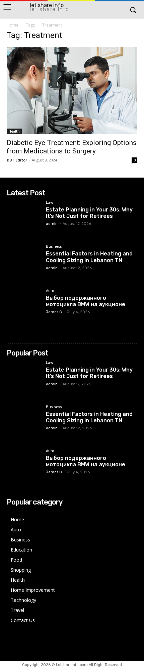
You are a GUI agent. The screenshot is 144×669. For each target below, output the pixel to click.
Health (14, 131)
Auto (50, 291)
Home (12, 25)
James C (54, 312)
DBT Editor (17, 159)
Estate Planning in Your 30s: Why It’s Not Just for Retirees (89, 212)
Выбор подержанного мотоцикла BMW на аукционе (85, 301)
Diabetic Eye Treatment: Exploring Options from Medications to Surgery (72, 147)
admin (52, 224)
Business (54, 247)
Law (49, 203)
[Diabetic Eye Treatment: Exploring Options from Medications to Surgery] (72, 90)
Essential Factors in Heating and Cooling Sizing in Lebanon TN (89, 256)
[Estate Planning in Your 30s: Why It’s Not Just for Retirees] (24, 218)
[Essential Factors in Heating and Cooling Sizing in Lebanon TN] (24, 262)
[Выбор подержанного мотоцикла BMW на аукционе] (24, 306)
